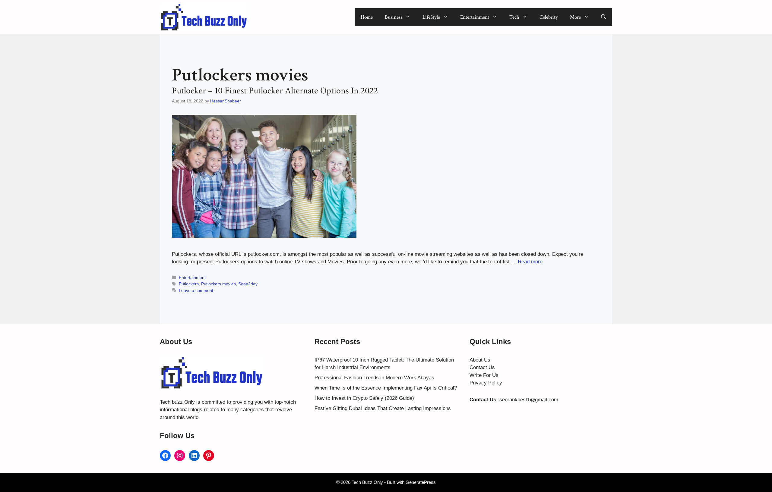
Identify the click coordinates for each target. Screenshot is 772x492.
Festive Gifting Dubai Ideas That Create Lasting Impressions (383, 408)
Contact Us (482, 367)
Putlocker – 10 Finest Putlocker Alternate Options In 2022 (275, 91)
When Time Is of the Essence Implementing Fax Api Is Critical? (386, 388)
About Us (480, 360)
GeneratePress (421, 482)
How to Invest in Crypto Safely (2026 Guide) (364, 398)
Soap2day (248, 283)
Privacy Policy (486, 383)
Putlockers (189, 283)
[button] (603, 17)
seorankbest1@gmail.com (528, 400)
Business (393, 17)
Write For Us (484, 375)
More (575, 17)
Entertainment (474, 17)
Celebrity (548, 17)
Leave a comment (196, 290)
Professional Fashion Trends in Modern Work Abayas (374, 378)
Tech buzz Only (177, 402)
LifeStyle (431, 17)
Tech (514, 17)
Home (367, 17)
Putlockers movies (218, 283)
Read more (530, 262)
